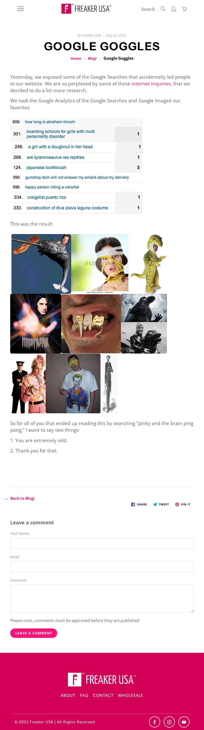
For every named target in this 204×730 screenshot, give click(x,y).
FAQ (84, 695)
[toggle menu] (20, 8)
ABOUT (68, 695)
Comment (18, 580)
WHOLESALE (130, 695)
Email (14, 556)
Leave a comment (33, 633)
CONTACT (103, 695)
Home (76, 58)
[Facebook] (154, 722)
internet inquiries (151, 83)
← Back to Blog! (19, 498)
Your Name (19, 533)
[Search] (163, 8)
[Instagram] (169, 722)
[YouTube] (184, 722)
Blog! (92, 58)
